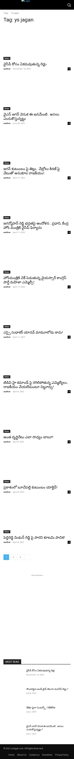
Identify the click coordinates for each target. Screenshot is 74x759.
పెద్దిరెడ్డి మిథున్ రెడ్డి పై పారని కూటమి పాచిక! (34, 537)
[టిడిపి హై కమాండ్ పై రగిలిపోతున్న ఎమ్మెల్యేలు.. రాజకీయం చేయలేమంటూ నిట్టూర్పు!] (37, 361)
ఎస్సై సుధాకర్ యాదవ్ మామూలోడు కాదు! (33, 332)
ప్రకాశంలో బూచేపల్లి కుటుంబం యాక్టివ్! (30, 487)
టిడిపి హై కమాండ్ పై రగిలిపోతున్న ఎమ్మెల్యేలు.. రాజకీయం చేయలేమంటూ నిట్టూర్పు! (35, 385)
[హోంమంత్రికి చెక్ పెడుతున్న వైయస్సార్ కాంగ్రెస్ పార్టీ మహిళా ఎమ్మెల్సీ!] (37, 257)
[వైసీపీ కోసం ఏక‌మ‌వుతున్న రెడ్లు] (37, 43)
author (6, 68)
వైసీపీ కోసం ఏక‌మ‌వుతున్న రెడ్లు (24, 64)
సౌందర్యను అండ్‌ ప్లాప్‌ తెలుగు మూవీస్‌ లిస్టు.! (47, 689)
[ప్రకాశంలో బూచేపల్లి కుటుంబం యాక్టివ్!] (37, 466)
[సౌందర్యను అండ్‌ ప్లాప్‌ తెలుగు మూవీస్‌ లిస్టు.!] (13, 694)
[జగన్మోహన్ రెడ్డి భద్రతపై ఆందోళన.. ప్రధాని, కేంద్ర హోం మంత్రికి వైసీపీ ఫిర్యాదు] (37, 202)
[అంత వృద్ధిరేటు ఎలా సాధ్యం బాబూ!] (37, 416)
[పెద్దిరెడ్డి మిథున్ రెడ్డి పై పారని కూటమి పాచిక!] (37, 516)
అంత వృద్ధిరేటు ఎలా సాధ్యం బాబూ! (28, 437)
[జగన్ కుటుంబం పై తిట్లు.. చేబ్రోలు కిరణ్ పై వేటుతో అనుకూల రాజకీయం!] (37, 148)
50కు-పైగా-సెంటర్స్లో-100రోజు (41, 707)
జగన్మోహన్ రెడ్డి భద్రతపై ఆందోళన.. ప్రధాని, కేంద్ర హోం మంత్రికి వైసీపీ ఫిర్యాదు (35, 225)
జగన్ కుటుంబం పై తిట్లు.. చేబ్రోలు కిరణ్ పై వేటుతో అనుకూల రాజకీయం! (31, 171)
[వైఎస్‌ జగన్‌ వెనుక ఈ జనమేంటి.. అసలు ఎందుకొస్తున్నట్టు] (37, 93)
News (6, 58)
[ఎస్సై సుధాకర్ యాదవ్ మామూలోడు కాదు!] (37, 311)
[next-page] (27, 557)
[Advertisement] (37, 614)
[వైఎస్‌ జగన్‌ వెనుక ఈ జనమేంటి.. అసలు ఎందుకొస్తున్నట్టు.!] (13, 732)
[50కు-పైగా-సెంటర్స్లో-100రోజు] (13, 713)
